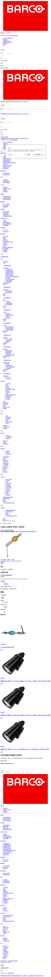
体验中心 (8, 492)
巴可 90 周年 (9, 479)
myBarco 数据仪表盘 (13, 35)
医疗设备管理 (9, 291)
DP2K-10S (3, 561)
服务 (2, 177)
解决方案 (3, 233)
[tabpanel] (25, 275)
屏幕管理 (8, 341)
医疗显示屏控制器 (10, 279)
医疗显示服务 (9, 304)
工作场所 (8, 399)
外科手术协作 (9, 292)
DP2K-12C (8, 561)
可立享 (2, 184)
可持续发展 (8, 486)
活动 (7, 420)
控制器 (7, 364)
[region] (25, 152)
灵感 (7, 416)
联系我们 (8, 438)
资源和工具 (3, 581)
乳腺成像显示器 (9, 270)
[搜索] (1, 52)
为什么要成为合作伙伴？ (12, 515)
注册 (2, 970)
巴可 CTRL (8, 377)
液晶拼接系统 (9, 365)
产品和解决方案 (4, 113)
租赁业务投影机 (9, 328)
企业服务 (8, 301)
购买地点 (8, 435)
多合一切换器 (9, 339)
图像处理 (3, 201)
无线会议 (8, 316)
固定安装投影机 (9, 327)
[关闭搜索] (1, 57)
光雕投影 (8, 392)
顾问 (7, 513)
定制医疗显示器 (9, 273)
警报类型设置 (22, 531)
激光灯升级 (8, 353)
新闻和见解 (8, 417)
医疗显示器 (3, 153)
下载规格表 (3, 595)
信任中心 (8, 489)
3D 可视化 (8, 383)
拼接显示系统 (4, 218)
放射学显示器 (9, 280)
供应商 (7, 514)
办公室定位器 (9, 437)
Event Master (8, 340)
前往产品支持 (4, 760)
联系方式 (13, 113)
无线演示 (8, 317)
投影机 (2, 194)
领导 (7, 482)
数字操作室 (3, 170)
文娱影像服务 (9, 303)
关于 (2, 943)
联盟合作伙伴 (9, 511)
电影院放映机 (9, 350)
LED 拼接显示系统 (10, 367)
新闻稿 (7, 423)
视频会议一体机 (9, 315)
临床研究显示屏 (9, 272)
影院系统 (3, 209)
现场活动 (8, 387)
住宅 (7, 393)
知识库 (7, 452)
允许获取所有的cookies (39, 154)
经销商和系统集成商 (10, 510)
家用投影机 (8, 352)
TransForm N (8, 378)
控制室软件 (3, 227)
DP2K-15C (13, 561)
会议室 (7, 390)
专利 (7, 493)
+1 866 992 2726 (6, 962)
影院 (7, 385)
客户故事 (8, 418)
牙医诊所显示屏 (9, 275)
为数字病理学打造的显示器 (12, 276)
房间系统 (8, 313)
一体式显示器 (9, 269)
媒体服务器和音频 (10, 355)
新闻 (9, 113)
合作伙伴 (26, 113)
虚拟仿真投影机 (9, 329)
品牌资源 (8, 494)
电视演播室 (8, 396)
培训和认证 (8, 454)
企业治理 (8, 490)
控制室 (7, 386)
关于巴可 (22, 113)
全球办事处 (8, 487)
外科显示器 (8, 282)
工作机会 (8, 485)
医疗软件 (8, 277)
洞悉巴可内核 (9, 421)
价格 (2, 563)
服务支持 (17, 113)
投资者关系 (8, 483)
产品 (2, 151)
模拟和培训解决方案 (10, 394)
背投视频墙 (8, 368)
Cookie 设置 (10, 154)
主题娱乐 (8, 397)
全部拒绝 (28, 154)
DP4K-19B (19, 561)
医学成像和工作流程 (10, 389)
